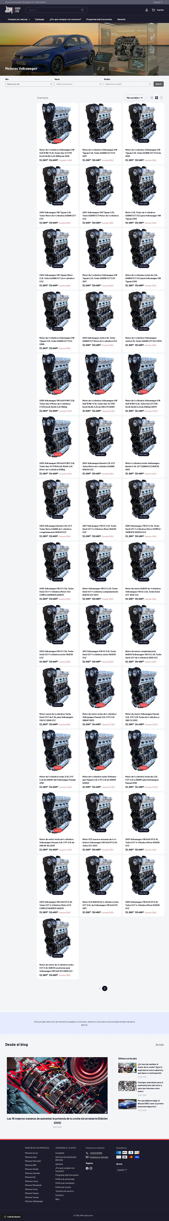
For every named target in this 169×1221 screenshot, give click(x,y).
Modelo (107, 79)
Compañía (59, 1153)
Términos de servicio (64, 1191)
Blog (57, 1199)
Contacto (59, 1195)
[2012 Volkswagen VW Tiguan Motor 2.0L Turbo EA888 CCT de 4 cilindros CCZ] (57, 259)
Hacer (57, 79)
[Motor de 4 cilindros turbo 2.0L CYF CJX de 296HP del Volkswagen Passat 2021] (57, 760)
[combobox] (56, 10)
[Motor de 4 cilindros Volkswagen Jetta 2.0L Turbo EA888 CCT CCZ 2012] (143, 320)
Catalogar (39, 19)
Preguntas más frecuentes (99, 19)
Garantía (121, 19)
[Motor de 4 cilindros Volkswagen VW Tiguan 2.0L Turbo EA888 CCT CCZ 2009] (57, 321)
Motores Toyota (32, 1197)
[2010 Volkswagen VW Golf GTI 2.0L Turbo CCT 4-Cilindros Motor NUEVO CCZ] (143, 885)
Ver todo (160, 1044)
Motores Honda (31, 1169)
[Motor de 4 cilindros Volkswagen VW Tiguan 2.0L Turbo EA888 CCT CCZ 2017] (100, 133)
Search (159, 84)
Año (7, 79)
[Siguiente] (104, 988)
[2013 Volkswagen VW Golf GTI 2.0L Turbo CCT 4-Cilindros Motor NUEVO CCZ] (143, 823)
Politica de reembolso (64, 1183)
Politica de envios (63, 1187)
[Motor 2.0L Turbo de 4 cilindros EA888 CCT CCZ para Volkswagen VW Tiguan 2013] (143, 196)
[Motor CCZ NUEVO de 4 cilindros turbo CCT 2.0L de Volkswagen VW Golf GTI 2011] (100, 885)
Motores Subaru (32, 1193)
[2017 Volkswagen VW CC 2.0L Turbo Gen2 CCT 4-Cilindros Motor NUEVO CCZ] (100, 509)
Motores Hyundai (32, 1173)
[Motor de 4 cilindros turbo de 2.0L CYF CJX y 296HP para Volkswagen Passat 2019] (143, 760)
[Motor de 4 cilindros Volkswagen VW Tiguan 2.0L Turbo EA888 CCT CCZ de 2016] (143, 133)
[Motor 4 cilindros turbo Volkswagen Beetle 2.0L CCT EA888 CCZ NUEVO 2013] (143, 447)
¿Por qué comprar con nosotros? (65, 19)
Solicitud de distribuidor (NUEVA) (65, 1158)
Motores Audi (31, 1157)
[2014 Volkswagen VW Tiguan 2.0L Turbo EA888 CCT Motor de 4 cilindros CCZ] (100, 196)
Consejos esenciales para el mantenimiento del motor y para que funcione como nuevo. (150, 1087)
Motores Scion (31, 1189)
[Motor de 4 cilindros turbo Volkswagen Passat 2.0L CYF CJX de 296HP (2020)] (100, 760)
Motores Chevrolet (33, 1161)
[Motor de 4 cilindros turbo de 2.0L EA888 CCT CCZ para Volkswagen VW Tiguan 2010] (143, 259)
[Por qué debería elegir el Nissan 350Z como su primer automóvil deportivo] (127, 1104)
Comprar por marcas (18, 19)
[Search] (82, 10)
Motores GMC (31, 1165)
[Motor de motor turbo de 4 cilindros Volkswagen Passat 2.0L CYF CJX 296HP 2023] (100, 697)
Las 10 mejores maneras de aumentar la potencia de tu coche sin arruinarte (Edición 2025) (57, 1120)
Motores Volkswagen (34, 1201)
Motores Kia (30, 1177)
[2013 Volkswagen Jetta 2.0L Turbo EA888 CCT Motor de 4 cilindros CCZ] (100, 320)
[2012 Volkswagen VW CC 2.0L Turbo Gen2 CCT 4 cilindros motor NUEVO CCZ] (57, 635)
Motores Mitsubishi (33, 1185)
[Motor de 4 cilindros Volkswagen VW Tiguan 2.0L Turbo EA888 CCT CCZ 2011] (100, 259)
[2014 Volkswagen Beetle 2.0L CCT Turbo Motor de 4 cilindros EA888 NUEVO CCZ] (100, 447)
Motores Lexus (31, 1181)
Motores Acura (31, 1153)
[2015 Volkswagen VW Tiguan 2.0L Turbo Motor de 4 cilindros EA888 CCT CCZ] (57, 196)
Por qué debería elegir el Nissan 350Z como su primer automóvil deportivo (151, 1103)
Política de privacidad (64, 1179)
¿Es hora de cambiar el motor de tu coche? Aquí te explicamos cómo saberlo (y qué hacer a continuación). (150, 1068)
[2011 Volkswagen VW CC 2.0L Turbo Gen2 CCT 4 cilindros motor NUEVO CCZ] (100, 635)
